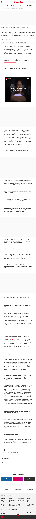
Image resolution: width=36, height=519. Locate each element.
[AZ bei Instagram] (30, 512)
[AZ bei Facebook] (27, 512)
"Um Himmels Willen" (8, 339)
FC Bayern (2, 504)
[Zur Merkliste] (31, 2)
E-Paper (19, 505)
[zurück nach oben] (18, 515)
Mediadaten (19, 508)
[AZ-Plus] (1, 2)
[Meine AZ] (34, 2)
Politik (30, 5)
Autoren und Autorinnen (21, 500)
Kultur (2, 510)
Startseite (3, 8)
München (3, 5)
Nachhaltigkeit (3, 513)
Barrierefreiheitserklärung (30, 504)
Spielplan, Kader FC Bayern (13, 509)
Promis (17, 5)
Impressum (28, 500)
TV (27, 5)
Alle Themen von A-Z (12, 500)
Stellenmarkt (11, 512)
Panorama (22, 5)
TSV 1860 (2, 505)
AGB (27, 501)
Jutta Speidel (28, 52)
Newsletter (11, 501)
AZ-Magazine (20, 510)
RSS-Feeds (10, 504)
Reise (1, 512)
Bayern (8, 5)
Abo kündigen (28, 505)
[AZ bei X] (33, 512)
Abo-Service (19, 504)
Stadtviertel (2, 501)
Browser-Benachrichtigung (13, 505)
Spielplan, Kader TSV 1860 (13, 510)
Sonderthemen (20, 512)
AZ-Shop (19, 509)
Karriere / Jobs (20, 501)
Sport (12, 5)
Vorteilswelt (11, 508)
